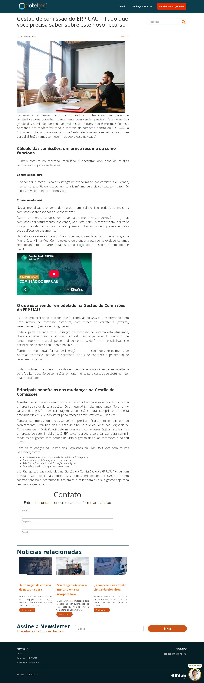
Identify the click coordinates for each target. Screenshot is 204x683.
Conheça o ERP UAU (142, 6)
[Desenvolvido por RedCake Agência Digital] (179, 675)
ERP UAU (125, 36)
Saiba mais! (27, 609)
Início (123, 6)
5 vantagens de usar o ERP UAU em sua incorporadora (71, 589)
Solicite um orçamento (172, 6)
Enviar (167, 628)
